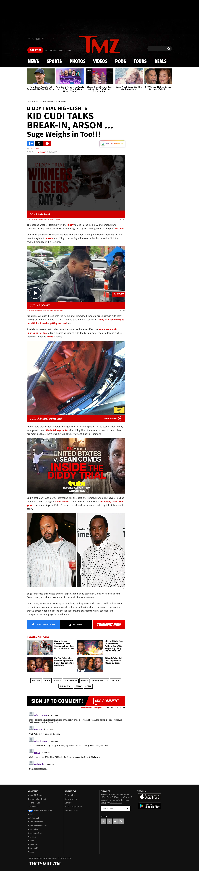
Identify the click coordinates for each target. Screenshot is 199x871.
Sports (54, 61)
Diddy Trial (65, 686)
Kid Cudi (36, 680)
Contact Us (70, 795)
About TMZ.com (35, 795)
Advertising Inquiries (73, 807)
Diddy (47, 680)
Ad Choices (33, 807)
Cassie (57, 680)
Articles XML (33, 818)
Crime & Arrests (100, 680)
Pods (120, 61)
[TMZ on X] (33, 39)
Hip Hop (115, 680)
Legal (88, 686)
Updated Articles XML (37, 825)
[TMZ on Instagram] (43, 39)
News (33, 61)
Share (45, 624)
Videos (100, 61)
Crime (78, 686)
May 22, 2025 (40, 152)
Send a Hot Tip (71, 799)
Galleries (32, 837)
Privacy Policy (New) (37, 799)
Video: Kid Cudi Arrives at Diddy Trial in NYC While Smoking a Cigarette (46, 310)
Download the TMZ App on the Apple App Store (149, 796)
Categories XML (35, 833)
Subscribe (127, 808)
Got (35, 50)
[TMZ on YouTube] (115, 821)
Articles (31, 814)
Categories (33, 829)
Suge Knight (71, 680)
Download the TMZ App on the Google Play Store (149, 806)
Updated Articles (35, 822)
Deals (160, 61)
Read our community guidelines (94, 707)
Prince (84, 680)
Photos (77, 61)
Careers (68, 803)
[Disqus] (76, 744)
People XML (33, 844)
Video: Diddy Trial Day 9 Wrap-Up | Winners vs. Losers (43, 219)
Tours (140, 61)
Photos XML (33, 848)
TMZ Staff (33, 148)
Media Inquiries (71, 810)
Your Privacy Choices (43, 810)
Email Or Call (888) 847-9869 (58, 51)
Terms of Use (34, 803)
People (31, 841)
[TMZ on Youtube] (38, 38)
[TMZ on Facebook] (29, 39)
